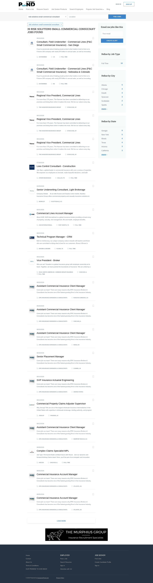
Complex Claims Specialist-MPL (53, 451)
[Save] (91, 38)
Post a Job (63, 559)
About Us (29, 562)
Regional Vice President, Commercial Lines (58, 95)
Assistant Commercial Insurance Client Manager (61, 286)
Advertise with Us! (66, 569)
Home (28, 555)
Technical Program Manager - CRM (54, 236)
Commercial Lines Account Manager (55, 213)
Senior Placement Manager (50, 356)
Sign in (118, 4)
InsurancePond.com (43, 578)
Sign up (129, 4)
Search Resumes (66, 562)
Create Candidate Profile (103, 562)
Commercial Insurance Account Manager (57, 474)
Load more (61, 521)
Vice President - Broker (48, 260)
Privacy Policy (60, 578)
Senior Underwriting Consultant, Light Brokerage (61, 189)
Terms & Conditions (32, 565)
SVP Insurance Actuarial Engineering (55, 380)
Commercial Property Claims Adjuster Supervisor (61, 403)
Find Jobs (117, 16)
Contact (28, 559)
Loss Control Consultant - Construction (56, 166)
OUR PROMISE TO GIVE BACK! (36, 569)
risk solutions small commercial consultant (44, 24)
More (103, 109)
